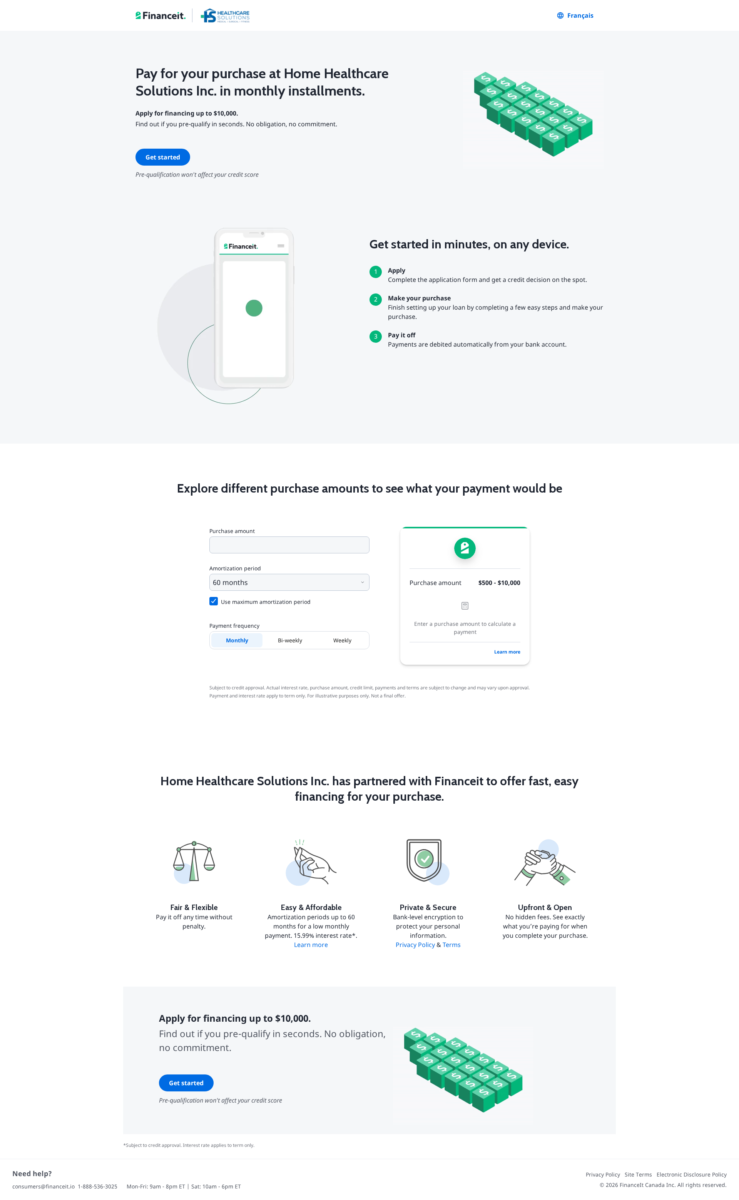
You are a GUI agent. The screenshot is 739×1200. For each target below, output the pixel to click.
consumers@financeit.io (43, 1186)
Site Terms (638, 1174)
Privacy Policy (415, 944)
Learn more (507, 652)
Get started (162, 157)
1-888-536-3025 (97, 1186)
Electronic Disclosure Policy (692, 1174)
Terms (452, 944)
